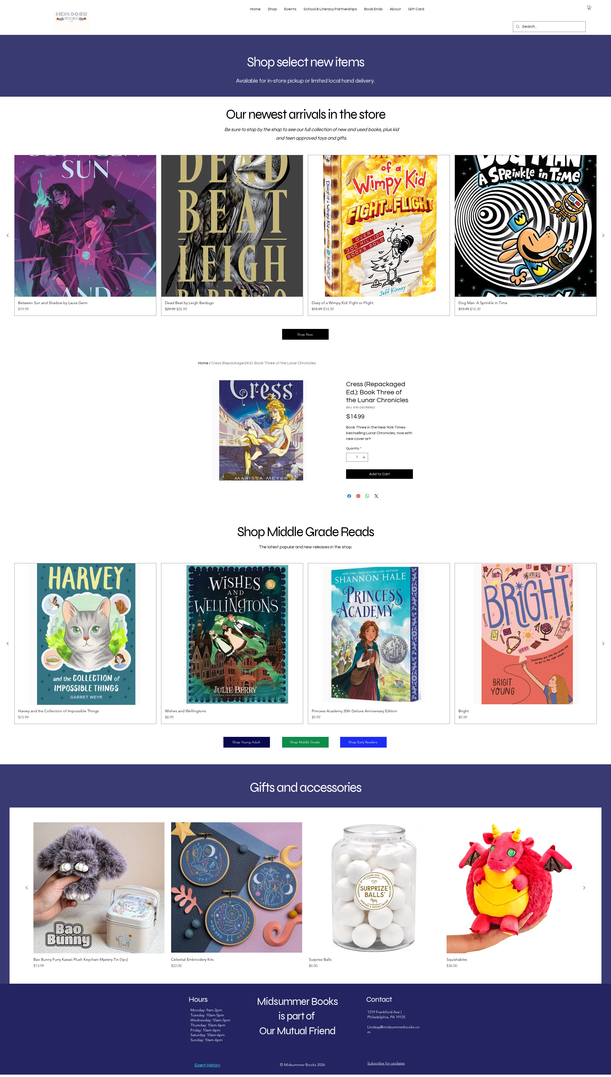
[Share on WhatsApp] (367, 496)
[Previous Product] (8, 235)
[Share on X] (376, 496)
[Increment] (364, 457)
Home (203, 363)
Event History (207, 1065)
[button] (589, 7)
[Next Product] (603, 235)
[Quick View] (98, 887)
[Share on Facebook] (349, 496)
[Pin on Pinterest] (358, 496)
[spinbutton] (357, 457)
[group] (305, 235)
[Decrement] (350, 457)
